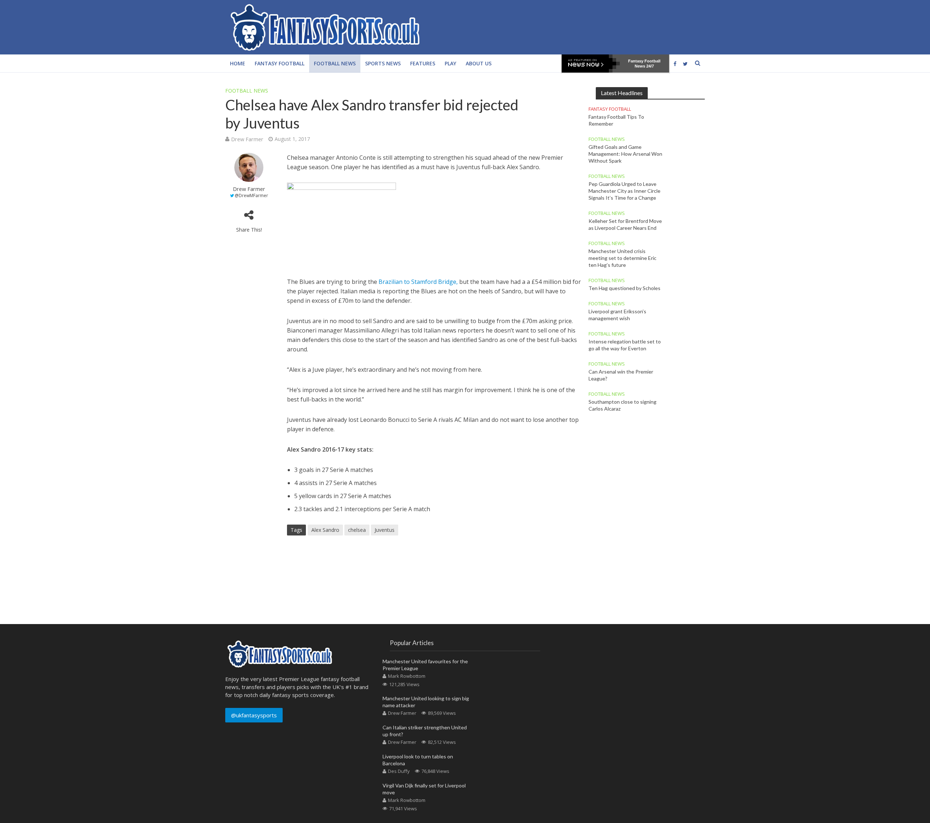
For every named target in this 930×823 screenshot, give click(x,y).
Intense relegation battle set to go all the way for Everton (625, 344)
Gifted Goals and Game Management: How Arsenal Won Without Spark (625, 154)
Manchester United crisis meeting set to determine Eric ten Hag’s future (622, 258)
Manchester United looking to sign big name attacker (426, 701)
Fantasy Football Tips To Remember (616, 120)
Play (450, 63)
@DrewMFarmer (251, 195)
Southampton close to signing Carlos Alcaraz (622, 405)
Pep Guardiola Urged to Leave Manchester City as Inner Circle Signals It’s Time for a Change (624, 191)
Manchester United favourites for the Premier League (425, 664)
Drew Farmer (247, 139)
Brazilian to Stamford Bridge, (418, 282)
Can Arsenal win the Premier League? (621, 375)
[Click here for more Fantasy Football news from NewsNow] (591, 63)
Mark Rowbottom (406, 676)
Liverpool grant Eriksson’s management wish (617, 314)
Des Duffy (399, 771)
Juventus (385, 529)
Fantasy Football (279, 63)
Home (237, 63)
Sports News (383, 63)
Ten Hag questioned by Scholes (624, 288)
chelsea (357, 529)
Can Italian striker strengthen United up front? (425, 730)
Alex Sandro (325, 529)
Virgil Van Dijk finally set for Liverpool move (424, 788)
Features (422, 63)
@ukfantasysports (254, 715)
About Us (479, 63)
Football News (335, 63)
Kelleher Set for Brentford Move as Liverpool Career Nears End (625, 224)
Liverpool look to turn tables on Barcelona (418, 759)
